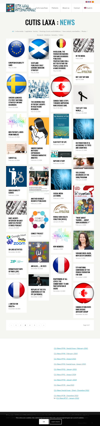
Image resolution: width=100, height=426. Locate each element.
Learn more (55, 422)
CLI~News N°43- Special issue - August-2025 (70, 364)
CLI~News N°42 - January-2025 (65, 369)
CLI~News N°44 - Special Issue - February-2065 (71, 348)
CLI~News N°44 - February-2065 (66, 354)
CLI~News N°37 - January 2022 (67, 398)
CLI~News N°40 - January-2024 (65, 380)
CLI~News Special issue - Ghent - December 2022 (71, 390)
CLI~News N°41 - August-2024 (65, 375)
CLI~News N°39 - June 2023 (64, 385)
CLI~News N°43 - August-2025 (65, 359)
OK (44, 422)
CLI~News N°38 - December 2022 (66, 396)
